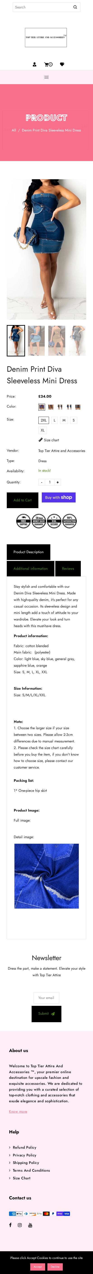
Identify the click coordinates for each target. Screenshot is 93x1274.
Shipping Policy (26, 1162)
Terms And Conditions (31, 1170)
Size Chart (21, 1178)
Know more (18, 1111)
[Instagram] (23, 1225)
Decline (55, 1267)
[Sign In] (34, 64)
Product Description (29, 552)
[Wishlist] (60, 64)
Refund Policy (24, 1147)
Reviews (68, 568)
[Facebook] (13, 1225)
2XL (43, 420)
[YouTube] (33, 1225)
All (14, 130)
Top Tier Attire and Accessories (61, 450)
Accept (38, 1267)
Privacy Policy (25, 1155)
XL (42, 430)
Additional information (31, 568)
